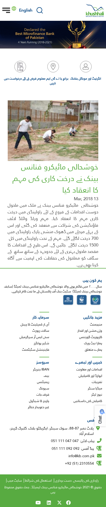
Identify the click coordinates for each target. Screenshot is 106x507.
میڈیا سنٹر (95, 388)
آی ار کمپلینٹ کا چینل (35, 324)
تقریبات (97, 382)
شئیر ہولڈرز (41, 343)
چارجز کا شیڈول (39, 401)
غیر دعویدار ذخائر (38, 407)
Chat (100, 420)
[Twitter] (59, 502)
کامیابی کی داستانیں (88, 401)
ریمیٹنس (43, 382)
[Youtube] (38, 502)
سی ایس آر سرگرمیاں (34, 337)
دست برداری (63, 480)
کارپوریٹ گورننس (90, 337)
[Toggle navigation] (6, 10)
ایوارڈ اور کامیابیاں (90, 375)
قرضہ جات (43, 394)
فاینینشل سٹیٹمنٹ (35, 349)
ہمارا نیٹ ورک (93, 343)
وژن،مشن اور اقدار (89, 330)
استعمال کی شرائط (38, 480)
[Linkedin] (49, 502)
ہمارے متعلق (93, 349)
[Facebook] (69, 502)
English (25, 10)
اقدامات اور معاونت (89, 369)
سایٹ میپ (14, 480)
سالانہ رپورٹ (40, 330)
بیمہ (46, 375)
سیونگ (44, 388)
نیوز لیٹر (96, 394)
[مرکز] (95, 10)
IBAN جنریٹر (41, 369)
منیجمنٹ (96, 324)
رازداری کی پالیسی (86, 480)
